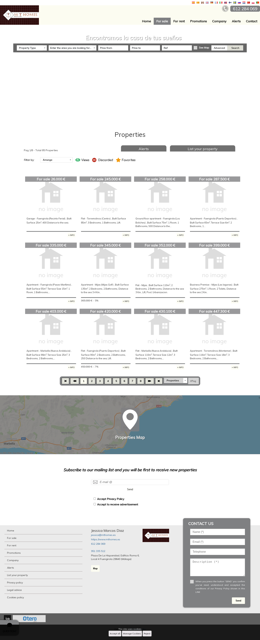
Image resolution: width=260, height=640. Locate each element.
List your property (203, 149)
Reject (147, 633)
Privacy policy (15, 582)
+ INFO (71, 235)
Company (219, 21)
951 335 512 (98, 551)
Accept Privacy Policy (110, 499)
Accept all (115, 633)
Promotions (198, 21)
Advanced (219, 47)
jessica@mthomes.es (103, 535)
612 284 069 (98, 543)
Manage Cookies (132, 633)
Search (235, 47)
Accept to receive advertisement (117, 504)
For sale (162, 21)
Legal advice (14, 590)
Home (146, 21)
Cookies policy (15, 597)
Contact (251, 21)
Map (95, 568)
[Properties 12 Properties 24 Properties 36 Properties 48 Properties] (175, 380)
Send (130, 489)
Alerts (236, 21)
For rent (179, 21)
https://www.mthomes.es (105, 539)
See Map (204, 47)
